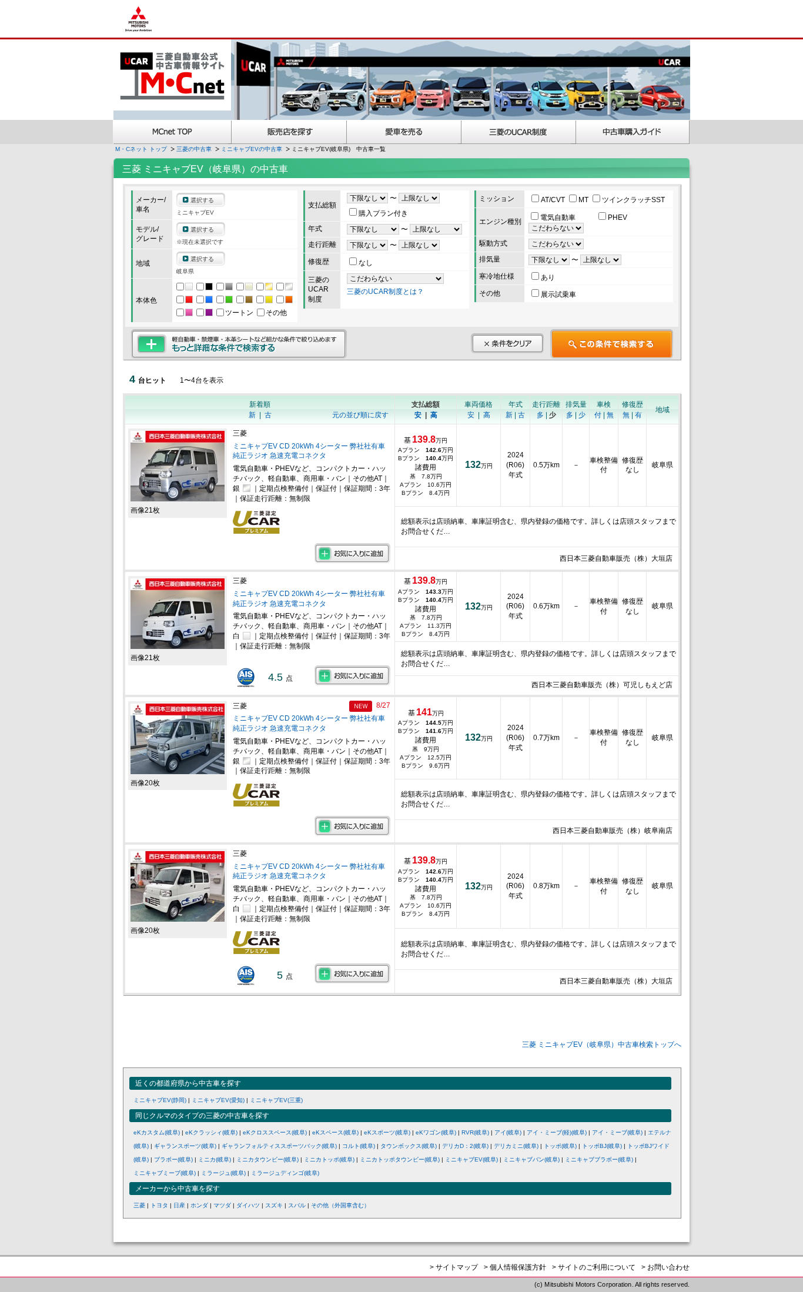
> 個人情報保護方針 (515, 1267)
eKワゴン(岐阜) (436, 1132)
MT (584, 200)
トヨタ (159, 1205)
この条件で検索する (611, 344)
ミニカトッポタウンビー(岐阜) (400, 1159)
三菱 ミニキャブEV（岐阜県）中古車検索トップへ (601, 1044)
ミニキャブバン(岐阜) (531, 1159)
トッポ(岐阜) (560, 1146)
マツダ (222, 1205)
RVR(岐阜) (475, 1132)
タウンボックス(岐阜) (408, 1146)
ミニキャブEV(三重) (276, 1100)
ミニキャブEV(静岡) (159, 1100)
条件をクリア (507, 343)
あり (548, 277)
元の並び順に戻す (360, 415)
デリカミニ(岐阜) (516, 1146)
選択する (202, 200)
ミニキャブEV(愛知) (218, 1100)
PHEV (617, 217)
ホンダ (199, 1205)
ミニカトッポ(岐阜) (329, 1159)
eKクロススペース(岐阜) (275, 1132)
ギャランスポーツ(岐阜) (185, 1146)
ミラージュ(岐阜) (223, 1173)
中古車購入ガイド (633, 132)
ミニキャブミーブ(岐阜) (164, 1173)
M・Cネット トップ (141, 149)
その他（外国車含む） (340, 1205)
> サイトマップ (454, 1267)
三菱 (139, 1205)
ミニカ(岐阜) (214, 1159)
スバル (297, 1205)
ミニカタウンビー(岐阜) (267, 1159)
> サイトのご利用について (593, 1267)
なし (366, 263)
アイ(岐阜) (507, 1132)
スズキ (274, 1205)
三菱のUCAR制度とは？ (385, 291)
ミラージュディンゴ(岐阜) (285, 1173)
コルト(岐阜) (358, 1146)
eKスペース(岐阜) (335, 1132)
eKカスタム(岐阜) (156, 1132)
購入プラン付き (383, 213)
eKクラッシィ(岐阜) (211, 1132)
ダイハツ (248, 1205)
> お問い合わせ (665, 1267)
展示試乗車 (558, 294)
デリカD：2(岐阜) (465, 1146)
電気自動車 (558, 217)
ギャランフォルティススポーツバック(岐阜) (279, 1146)
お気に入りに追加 (352, 553)
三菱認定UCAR (518, 132)
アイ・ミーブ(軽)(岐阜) (557, 1132)
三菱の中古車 (194, 149)
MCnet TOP (172, 132)
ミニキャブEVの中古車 (251, 149)
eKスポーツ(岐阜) (387, 1132)
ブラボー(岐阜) (173, 1159)
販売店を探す (289, 132)
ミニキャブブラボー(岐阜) (599, 1159)
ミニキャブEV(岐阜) (471, 1159)
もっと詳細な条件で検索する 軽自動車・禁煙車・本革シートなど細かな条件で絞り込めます (239, 344)
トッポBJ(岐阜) (602, 1146)
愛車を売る (404, 132)
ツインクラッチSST (633, 200)
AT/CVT (554, 200)
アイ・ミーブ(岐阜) (617, 1132)
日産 (179, 1205)
